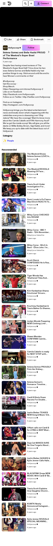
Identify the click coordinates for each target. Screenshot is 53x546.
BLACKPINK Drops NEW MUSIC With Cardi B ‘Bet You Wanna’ (38, 474)
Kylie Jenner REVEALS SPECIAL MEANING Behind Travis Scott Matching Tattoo (38, 520)
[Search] (25, 3)
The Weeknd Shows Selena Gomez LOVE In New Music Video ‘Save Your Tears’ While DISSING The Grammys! (38, 155)
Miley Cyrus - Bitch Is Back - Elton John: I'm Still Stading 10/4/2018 (38, 246)
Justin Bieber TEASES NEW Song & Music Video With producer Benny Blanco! (39, 413)
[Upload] (31, 3)
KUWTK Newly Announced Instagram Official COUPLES (37, 505)
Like (9, 39)
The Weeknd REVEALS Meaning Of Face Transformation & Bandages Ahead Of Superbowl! (38, 170)
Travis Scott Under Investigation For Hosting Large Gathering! (39, 185)
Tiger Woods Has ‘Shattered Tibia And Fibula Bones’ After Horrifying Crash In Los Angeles (38, 277)
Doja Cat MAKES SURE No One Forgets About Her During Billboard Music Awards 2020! (38, 444)
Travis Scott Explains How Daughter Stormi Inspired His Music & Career (37, 489)
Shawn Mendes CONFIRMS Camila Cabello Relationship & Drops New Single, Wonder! (38, 337)
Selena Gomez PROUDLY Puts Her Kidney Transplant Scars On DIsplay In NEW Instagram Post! (39, 368)
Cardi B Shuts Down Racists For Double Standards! (36, 398)
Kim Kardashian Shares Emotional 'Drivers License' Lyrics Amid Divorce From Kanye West (38, 292)
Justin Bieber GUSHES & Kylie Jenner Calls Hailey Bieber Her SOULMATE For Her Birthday (38, 459)
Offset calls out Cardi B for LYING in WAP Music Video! (38, 429)
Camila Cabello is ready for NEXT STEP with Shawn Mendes (38, 353)
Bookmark (39, 39)
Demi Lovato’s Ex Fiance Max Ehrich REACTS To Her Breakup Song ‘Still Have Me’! (39, 200)
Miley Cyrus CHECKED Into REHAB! (38, 216)
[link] (12, 47)
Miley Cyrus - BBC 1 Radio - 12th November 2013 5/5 (38, 231)
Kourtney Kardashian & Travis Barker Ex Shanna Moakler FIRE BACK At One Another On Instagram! (38, 307)
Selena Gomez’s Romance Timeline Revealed (36, 383)
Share (23, 39)
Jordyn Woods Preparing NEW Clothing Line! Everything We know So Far (38, 322)
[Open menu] (4, 3)
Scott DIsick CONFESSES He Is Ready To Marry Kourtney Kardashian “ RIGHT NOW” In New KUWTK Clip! (39, 261)
